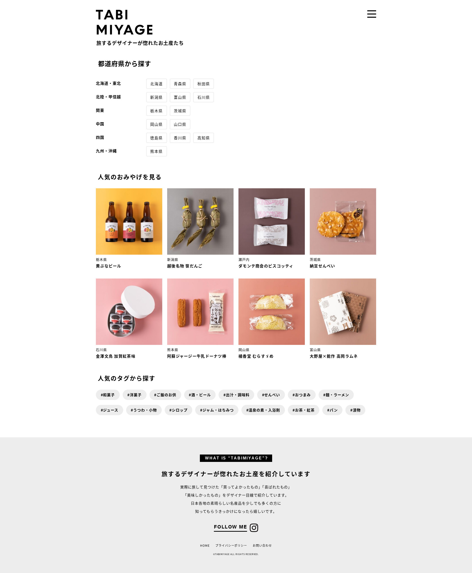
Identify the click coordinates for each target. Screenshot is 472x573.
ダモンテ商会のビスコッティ (266, 266)
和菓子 (109, 394)
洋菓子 (136, 394)
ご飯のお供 (166, 394)
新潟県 (156, 97)
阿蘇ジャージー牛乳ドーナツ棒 (196, 356)
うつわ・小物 (145, 409)
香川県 (180, 137)
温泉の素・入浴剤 (264, 409)
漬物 (357, 409)
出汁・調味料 (238, 394)
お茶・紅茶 (305, 409)
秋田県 (203, 83)
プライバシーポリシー (231, 545)
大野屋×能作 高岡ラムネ (334, 356)
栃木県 (156, 110)
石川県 (203, 97)
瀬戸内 (244, 259)
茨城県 (180, 110)
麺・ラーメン (337, 394)
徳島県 (156, 137)
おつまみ (303, 394)
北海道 (156, 83)
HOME (205, 545)
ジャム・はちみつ (218, 409)
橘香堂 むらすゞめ (256, 356)
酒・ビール (201, 394)
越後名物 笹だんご (185, 266)
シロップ (180, 409)
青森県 (180, 83)
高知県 (203, 137)
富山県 (180, 97)
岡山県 (156, 124)
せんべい (272, 394)
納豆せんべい (322, 266)
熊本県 (156, 151)
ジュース (110, 409)
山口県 (180, 124)
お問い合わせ (262, 545)
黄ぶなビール (108, 266)
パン (334, 409)
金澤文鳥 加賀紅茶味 (115, 356)
